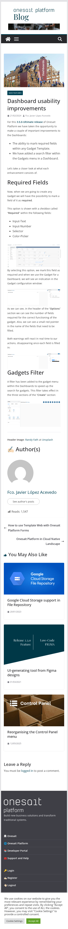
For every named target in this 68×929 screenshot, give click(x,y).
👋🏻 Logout (10, 885)
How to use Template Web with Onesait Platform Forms (34, 527)
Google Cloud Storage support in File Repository (33, 602)
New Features (15, 93)
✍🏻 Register (10, 877)
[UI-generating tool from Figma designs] (34, 627)
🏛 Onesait (10, 836)
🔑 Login (9, 870)
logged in (27, 771)
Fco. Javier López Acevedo (37, 115)
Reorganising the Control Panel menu (32, 734)
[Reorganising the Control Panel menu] (34, 697)
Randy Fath (31, 439)
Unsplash (47, 439)
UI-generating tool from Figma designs (31, 672)
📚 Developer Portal (16, 850)
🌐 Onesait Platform (16, 843)
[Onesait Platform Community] (8, 39)
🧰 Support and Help (16, 858)
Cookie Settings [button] (14, 921)
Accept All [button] (33, 921)
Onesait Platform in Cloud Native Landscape (38, 541)
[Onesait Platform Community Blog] (22, 800)
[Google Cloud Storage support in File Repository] (34, 565)
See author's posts (23, 501)
